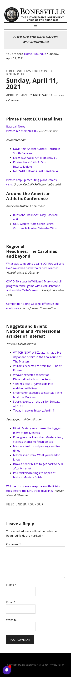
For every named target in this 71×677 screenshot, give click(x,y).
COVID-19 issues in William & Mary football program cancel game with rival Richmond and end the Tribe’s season (34, 286)
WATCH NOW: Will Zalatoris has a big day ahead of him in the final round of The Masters (37, 357)
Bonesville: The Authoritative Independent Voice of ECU (36, 14)
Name (11, 585)
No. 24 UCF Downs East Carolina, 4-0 (36, 171)
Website (11, 620)
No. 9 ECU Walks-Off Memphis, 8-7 (35, 158)
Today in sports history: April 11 (33, 410)
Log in (45, 664)
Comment (13, 544)
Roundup (35, 504)
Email (10, 602)
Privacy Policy (57, 664)
